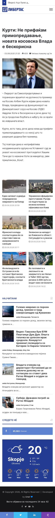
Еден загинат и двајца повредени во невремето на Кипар (13, 199)
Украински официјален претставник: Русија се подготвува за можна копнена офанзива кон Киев (41, 202)
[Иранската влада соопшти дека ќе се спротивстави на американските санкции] (14, 222)
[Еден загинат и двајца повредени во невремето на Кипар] (14, 186)
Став (31, 405)
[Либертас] (13, 9)
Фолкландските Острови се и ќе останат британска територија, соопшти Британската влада (13, 274)
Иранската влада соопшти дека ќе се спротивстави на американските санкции (12, 238)
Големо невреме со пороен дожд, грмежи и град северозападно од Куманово (33, 310)
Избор (9, 350)
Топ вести (35, 317)
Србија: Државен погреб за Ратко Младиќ (32, 399)
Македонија (25, 317)
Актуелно (11, 383)
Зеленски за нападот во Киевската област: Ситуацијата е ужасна (40, 235)
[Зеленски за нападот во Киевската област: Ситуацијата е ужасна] (41, 222)
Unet (27, 497)
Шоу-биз (26, 350)
